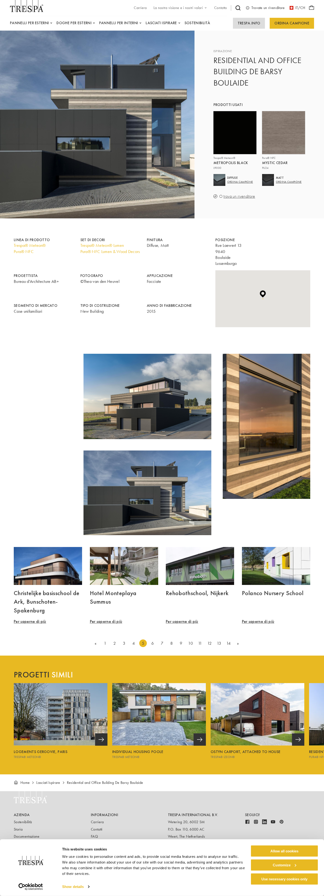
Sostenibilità (23, 822)
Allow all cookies (284, 851)
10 (190, 643)
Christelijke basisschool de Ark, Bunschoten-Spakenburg (46, 601)
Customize (282, 865)
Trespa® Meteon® (30, 245)
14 (228, 643)
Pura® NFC (24, 251)
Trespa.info (249, 23)
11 (200, 643)
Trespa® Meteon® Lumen (102, 245)
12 (209, 643)
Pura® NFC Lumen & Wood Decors (110, 251)
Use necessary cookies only (284, 879)
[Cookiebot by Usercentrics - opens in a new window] (30, 886)
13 (219, 643)
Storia (18, 829)
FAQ (94, 836)
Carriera (97, 822)
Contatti (96, 829)
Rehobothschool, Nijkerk (197, 593)
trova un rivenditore (239, 196)
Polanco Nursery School (273, 593)
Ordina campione (291, 23)
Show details (73, 887)
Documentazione (26, 836)
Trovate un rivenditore (268, 7)
